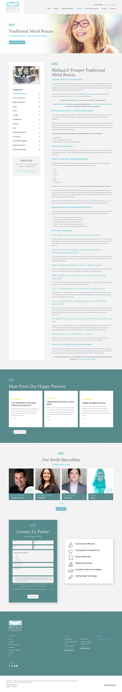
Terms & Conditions (33, 591)
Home (10, 639)
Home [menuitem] (49, 9)
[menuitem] (26, 94)
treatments (79, 222)
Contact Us (11, 653)
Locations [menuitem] (104, 9)
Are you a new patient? (17, 563)
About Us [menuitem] (56, 9)
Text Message (18, 560)
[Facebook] (9, 666)
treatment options (71, 96)
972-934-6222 (110, 5)
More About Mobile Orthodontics (26, 171)
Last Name (36, 541)
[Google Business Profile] (14, 666)
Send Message (32, 596)
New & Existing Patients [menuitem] (92, 9)
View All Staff (61, 509)
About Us (11, 642)
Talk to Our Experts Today (17, 42)
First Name (15, 541)
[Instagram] (12, 666)
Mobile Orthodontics (14, 645)
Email (35, 546)
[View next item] (12, 432)
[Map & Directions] (69, 648)
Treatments (11, 647)
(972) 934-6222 (23, 164)
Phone (14, 546)
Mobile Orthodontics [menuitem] (67, 9)
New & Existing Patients (15, 650)
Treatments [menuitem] (79, 9)
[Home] (12, 7)
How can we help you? (17, 568)
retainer (107, 201)
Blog (10, 656)
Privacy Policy (48, 589)
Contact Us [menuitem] (113, 9)
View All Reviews (20, 432)
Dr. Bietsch (54, 86)
